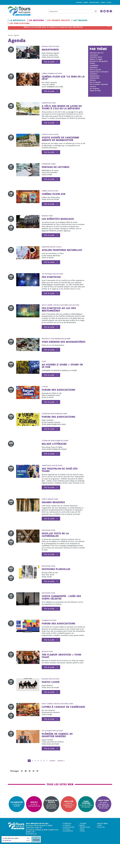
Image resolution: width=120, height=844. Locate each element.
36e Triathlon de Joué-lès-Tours (60, 469)
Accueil (10, 35)
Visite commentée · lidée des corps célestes (61, 597)
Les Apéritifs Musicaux (58, 218)
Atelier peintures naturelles (62, 250)
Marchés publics (94, 2)
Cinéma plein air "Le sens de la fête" (63, 77)
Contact (109, 2)
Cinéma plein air (53, 193)
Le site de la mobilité (16, 804)
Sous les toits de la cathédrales (55, 534)
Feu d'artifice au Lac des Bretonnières (59, 309)
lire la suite (49, 62)
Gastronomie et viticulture (99, 72)
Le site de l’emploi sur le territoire (69, 804)
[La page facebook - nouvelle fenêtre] (101, 11)
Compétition (94, 65)
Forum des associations (58, 389)
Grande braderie (53, 502)
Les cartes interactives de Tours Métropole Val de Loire (103, 804)
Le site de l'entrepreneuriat (34, 804)
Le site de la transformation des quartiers (51, 804)
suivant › (53, 761)
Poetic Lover (50, 682)
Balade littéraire (54, 443)
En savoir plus (7, 840)
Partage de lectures (55, 167)
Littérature (93, 74)
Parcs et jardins (95, 82)
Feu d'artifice (51, 277)
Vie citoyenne (94, 88)
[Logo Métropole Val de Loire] (16, 828)
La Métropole (17, 20)
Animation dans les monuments (96, 54)
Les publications (19, 23)
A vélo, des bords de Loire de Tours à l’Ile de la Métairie (62, 107)
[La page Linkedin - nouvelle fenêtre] (107, 11)
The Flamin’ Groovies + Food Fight (61, 655)
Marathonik (50, 49)
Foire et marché (95, 70)
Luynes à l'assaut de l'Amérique (63, 706)
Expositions (94, 67)
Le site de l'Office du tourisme (86, 804)
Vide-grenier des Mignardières (63, 341)
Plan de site (101, 827)
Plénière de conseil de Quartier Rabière (57, 735)
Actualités (79, 2)
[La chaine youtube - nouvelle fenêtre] (104, 11)
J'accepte (36, 840)
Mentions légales (102, 823)
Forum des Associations (58, 416)
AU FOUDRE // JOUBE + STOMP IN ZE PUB (62, 365)
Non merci (28, 839)
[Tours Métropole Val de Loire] (19, 11)
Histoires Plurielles (56, 569)
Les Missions (36, 20)
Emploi (103, 2)
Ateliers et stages (96, 59)
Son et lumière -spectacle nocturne (99, 85)
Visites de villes (95, 90)
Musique (93, 80)
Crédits (99, 825)
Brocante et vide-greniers (99, 61)
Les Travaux (80, 20)
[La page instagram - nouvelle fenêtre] (111, 11)
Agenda (86, 2)
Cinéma (92, 63)
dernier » (61, 761)
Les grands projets (58, 20)
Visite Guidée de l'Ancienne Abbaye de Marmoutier (60, 138)
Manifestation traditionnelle (95, 77)
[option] (16, 804)
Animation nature (96, 57)
